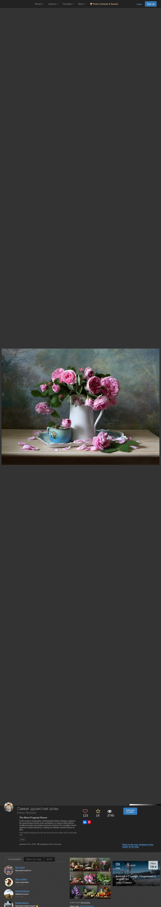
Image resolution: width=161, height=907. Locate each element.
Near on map (33, 859)
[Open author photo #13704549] (90, 878)
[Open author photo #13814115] (90, 864)
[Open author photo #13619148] (76, 892)
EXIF (49, 859)
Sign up (151, 4)
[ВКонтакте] (85, 822)
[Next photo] (158, 394)
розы (23, 839)
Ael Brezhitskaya (22, 891)
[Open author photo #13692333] (104, 878)
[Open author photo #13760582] (104, 864)
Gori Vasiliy (20, 867)
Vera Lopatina (21, 879)
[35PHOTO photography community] (17, 4)
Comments (14, 859)
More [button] (81, 4)
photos (85, 902)
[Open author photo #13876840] (76, 864)
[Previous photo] (3, 394)
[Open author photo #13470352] (104, 892)
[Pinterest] (89, 822)
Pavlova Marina (22, 903)
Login (139, 4)
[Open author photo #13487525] (90, 892)
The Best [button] (67, 4)
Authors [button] (52, 4)
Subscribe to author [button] (130, 811)
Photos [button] (38, 4)
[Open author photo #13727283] (76, 878)
